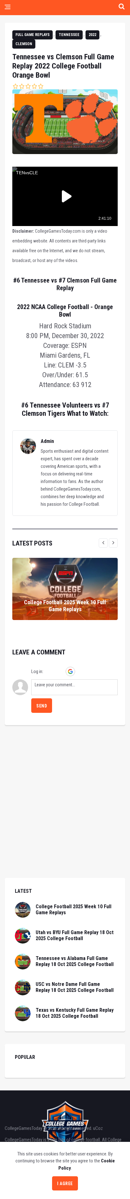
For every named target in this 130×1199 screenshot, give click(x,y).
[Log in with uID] (49, 671)
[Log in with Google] (70, 671)
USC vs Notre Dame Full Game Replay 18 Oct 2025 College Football (75, 987)
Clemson (23, 44)
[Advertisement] (65, 813)
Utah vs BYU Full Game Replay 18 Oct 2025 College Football (75, 935)
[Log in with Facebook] (59, 671)
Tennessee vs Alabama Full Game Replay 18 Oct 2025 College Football (75, 961)
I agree (65, 1183)
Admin (47, 441)
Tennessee (69, 35)
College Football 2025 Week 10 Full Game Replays (65, 605)
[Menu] (7, 7)
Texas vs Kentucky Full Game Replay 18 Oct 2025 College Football (75, 1013)
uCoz (98, 1128)
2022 (92, 35)
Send (41, 705)
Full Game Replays (32, 35)
